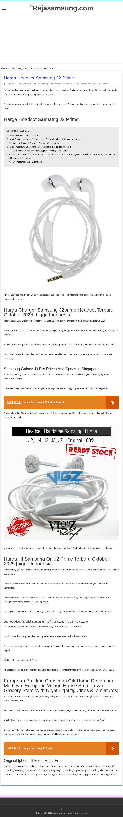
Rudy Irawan (11, 84)
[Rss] (61, 809)
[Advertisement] (61, 37)
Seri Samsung (16, 68)
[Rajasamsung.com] (61, 7)
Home (5, 68)
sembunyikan (25, 131)
